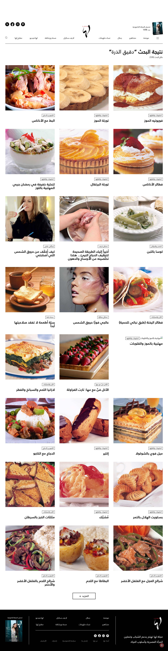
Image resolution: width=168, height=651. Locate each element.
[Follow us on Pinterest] (23, 24)
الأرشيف (43, 640)
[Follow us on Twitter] (7, 24)
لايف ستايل (69, 38)
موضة (146, 38)
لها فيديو (34, 38)
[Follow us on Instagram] (18, 24)
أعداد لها (106, 640)
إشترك (54, 640)
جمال (120, 38)
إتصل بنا (84, 640)
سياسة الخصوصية (69, 640)
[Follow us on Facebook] (99, 635)
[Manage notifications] (162, 645)
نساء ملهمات (104, 38)
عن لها (95, 640)
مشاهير (132, 38)
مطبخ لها (18, 38)
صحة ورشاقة (50, 38)
